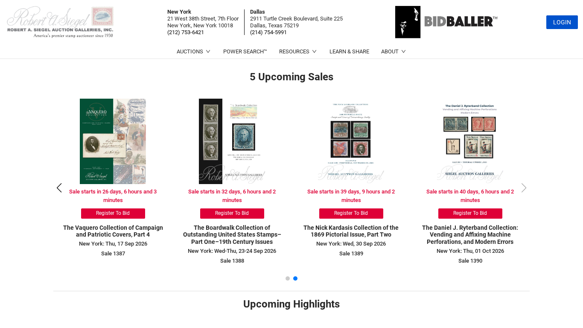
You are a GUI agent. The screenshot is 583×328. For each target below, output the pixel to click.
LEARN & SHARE (349, 51)
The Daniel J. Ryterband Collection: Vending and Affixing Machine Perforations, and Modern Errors (470, 235)
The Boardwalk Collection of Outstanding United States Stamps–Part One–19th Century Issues (232, 235)
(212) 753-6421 (185, 32)
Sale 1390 (470, 261)
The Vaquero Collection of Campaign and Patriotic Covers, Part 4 (113, 231)
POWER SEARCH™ (245, 51)
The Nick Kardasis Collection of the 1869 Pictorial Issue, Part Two (351, 231)
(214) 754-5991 (268, 32)
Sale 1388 (232, 261)
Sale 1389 (351, 253)
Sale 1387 (113, 253)
